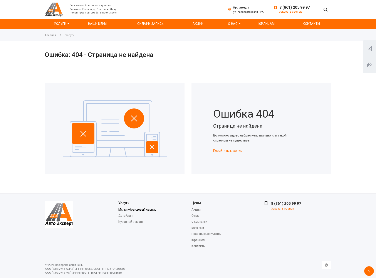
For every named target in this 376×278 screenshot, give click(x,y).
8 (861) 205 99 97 (294, 7)
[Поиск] (325, 10)
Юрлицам (266, 23)
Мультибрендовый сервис (137, 209)
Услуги (60, 23)
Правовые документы (206, 233)
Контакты (311, 23)
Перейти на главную (227, 150)
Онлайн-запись (150, 23)
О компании (199, 221)
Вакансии (197, 227)
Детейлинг (126, 215)
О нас (232, 23)
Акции (198, 23)
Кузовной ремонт (130, 221)
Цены (196, 203)
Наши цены (97, 23)
